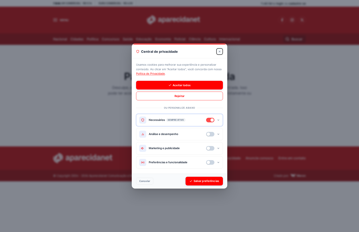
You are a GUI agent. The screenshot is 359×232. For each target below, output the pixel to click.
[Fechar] (219, 51)
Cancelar (144, 181)
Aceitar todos (182, 85)
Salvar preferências (206, 181)
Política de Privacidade (150, 73)
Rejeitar (179, 96)
